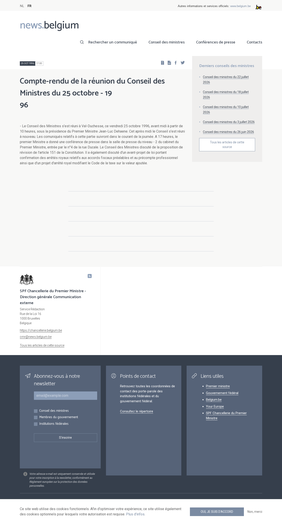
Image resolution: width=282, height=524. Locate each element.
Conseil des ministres (166, 42)
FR (30, 6)
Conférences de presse (215, 42)
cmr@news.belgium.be (36, 337)
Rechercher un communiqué (112, 42)
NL (22, 6)
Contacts (254, 42)
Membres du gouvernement (58, 417)
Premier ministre (218, 386)
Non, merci (254, 511)
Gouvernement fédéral (222, 393)
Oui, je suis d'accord (217, 511)
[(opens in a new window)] (174, 63)
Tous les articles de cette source (227, 144)
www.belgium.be (240, 6)
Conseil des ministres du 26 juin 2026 (228, 132)
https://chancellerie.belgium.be (41, 330)
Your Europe (215, 406)
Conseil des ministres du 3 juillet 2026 (229, 122)
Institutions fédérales (54, 424)
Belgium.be (214, 400)
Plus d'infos (135, 514)
